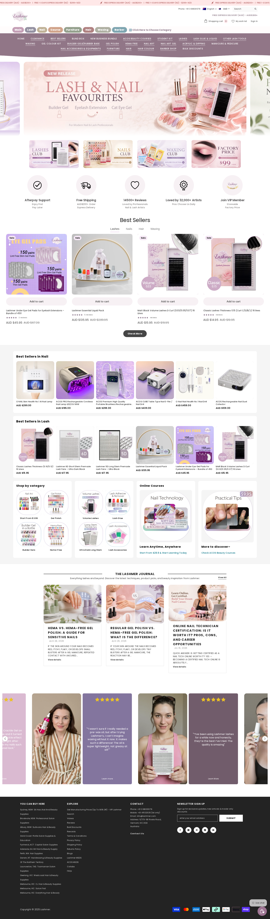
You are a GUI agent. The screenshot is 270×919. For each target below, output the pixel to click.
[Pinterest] (197, 830)
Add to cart (36, 301)
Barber (120, 30)
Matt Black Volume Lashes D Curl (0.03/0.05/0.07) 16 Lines (166, 312)
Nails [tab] (129, 228)
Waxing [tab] (155, 228)
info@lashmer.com (146, 816)
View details (54, 659)
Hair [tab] (141, 228)
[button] (19, 99)
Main (18, 30)
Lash (30, 30)
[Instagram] (188, 830)
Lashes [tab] (114, 228)
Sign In (254, 21)
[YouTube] (213, 830)
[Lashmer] (54, 154)
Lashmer (45, 909)
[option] (54, 154)
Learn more (107, 778)
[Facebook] (180, 830)
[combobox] (243, 9)
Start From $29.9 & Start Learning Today (163, 553)
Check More (135, 333)
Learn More (213, 778)
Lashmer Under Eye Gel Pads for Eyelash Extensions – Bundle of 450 (35, 312)
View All (222, 577)
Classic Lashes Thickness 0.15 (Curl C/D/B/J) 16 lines (231, 310)
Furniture (73, 30)
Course (55, 30)
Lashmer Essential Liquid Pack (88, 310)
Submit (231, 818)
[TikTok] (205, 830)
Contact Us (137, 833)
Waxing (103, 30)
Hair (88, 30)
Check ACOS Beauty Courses (218, 553)
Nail (42, 30)
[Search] (245, 9)
